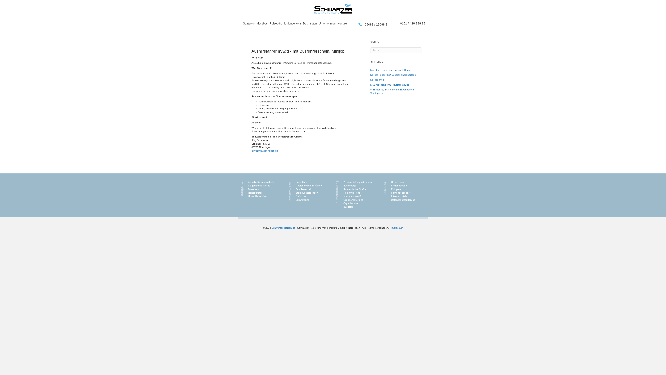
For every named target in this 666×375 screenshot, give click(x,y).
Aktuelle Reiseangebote (261, 182)
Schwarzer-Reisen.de (283, 227)
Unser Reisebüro (257, 196)
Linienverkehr (292, 23)
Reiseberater (255, 192)
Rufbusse (301, 196)
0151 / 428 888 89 (412, 23)
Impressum (397, 227)
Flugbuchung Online (259, 185)
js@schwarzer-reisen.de (264, 150)
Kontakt (342, 23)
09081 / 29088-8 (376, 24)
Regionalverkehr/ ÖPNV (309, 185)
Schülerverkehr (304, 189)
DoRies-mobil (377, 79)
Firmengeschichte (401, 192)
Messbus (262, 23)
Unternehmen (327, 23)
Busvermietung (337, 191)
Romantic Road (351, 192)
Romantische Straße (354, 189)
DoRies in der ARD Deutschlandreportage (393, 74)
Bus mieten (310, 23)
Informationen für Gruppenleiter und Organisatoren (353, 200)
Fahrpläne (301, 182)
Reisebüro (276, 23)
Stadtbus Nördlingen (307, 192)
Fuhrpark (396, 189)
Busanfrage (349, 185)
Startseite (249, 23)
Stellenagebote (399, 185)
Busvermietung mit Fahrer (357, 182)
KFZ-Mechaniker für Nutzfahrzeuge (389, 84)
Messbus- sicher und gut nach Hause (390, 70)
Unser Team (397, 182)
